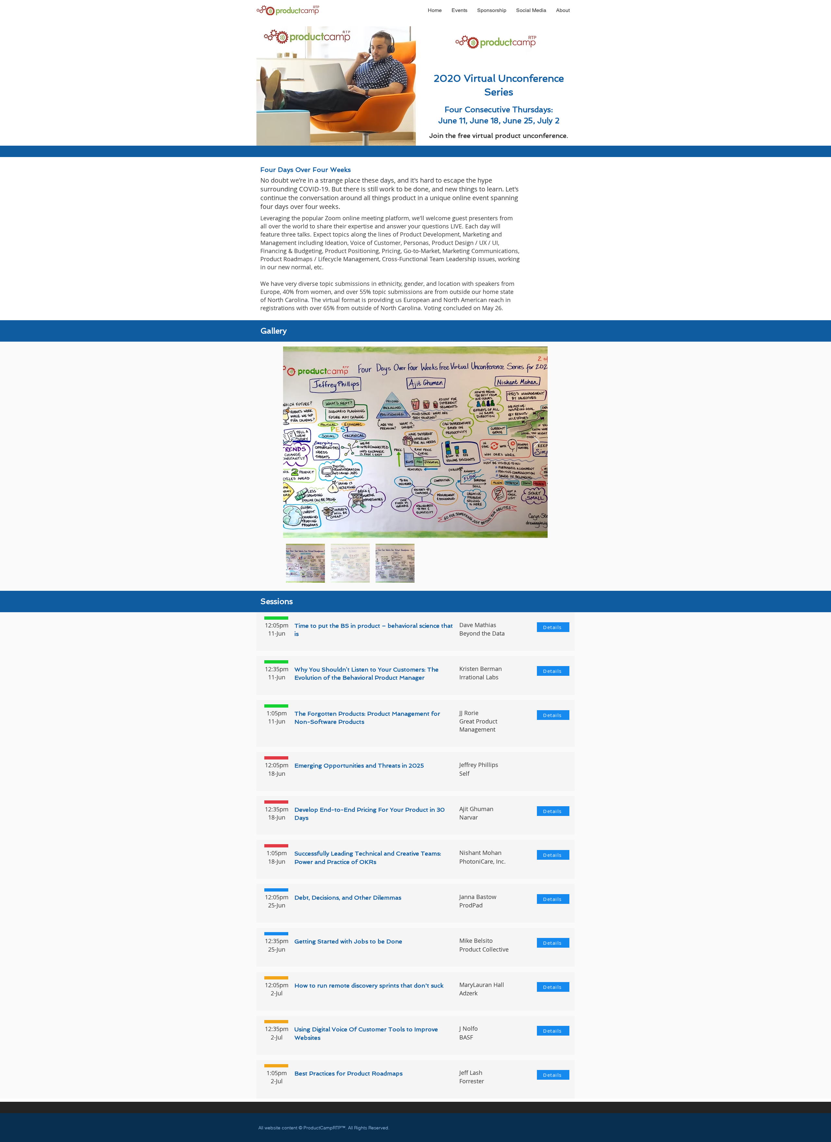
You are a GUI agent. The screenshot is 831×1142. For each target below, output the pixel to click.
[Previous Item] (294, 442)
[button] (459, 10)
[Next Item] (536, 442)
